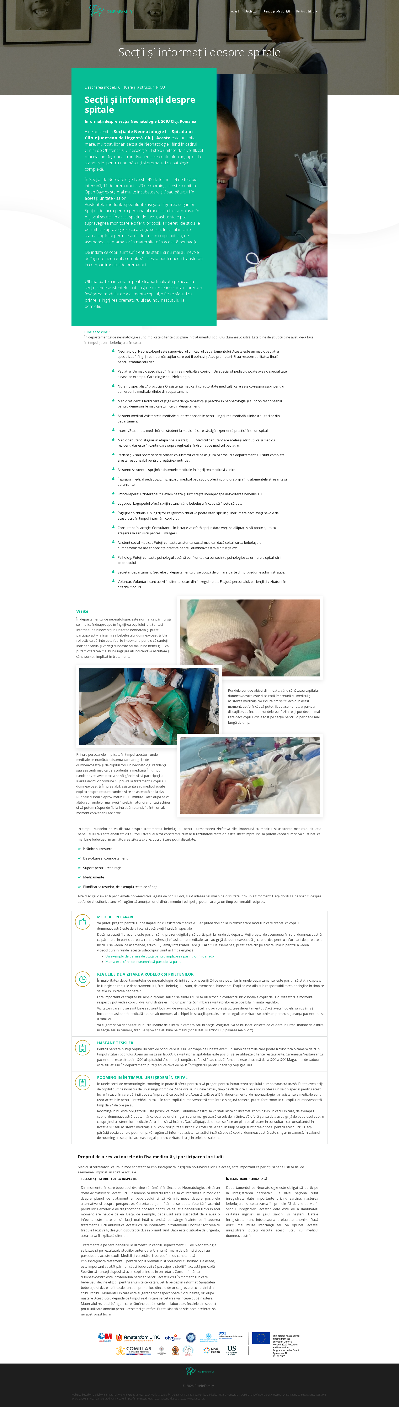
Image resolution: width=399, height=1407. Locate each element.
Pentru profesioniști (277, 11)
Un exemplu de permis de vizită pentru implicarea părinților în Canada (159, 956)
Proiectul (251, 11)
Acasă (235, 11)
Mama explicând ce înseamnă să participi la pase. (143, 961)
